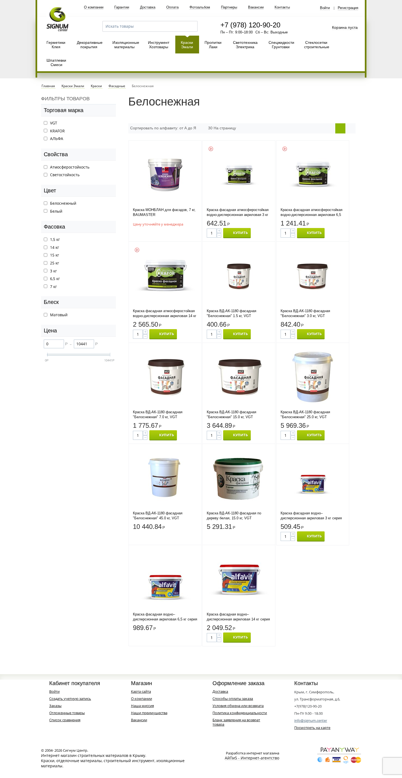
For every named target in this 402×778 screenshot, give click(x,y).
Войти (325, 8)
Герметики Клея (55, 44)
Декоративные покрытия (90, 44)
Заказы (55, 705)
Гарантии (121, 7)
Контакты (282, 7)
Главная (48, 86)
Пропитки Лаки (213, 44)
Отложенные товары (67, 712)
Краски (96, 86)
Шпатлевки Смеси (56, 62)
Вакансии (256, 7)
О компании (93, 7)
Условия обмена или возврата (238, 705)
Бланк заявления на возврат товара (236, 722)
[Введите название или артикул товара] (191, 26)
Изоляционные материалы (125, 44)
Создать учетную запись (70, 698)
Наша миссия (142, 705)
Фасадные (117, 86)
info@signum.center (310, 720)
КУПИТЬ (240, 232)
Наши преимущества (149, 712)
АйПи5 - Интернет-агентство (252, 758)
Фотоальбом (200, 7)
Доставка (147, 7)
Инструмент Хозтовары (158, 44)
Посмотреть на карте (312, 727)
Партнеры (229, 7)
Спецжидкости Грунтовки (281, 44)
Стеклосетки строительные (316, 44)
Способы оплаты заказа (232, 698)
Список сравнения (64, 719)
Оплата (172, 7)
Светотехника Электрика (245, 44)
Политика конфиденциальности (239, 712)
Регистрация (348, 8)
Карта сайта (141, 691)
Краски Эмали (187, 44)
